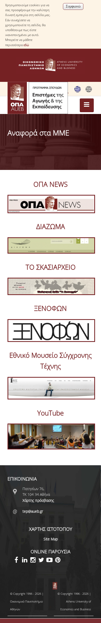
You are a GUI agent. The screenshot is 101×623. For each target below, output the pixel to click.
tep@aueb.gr (33, 511)
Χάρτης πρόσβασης (38, 500)
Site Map (51, 538)
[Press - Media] (88, 91)
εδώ (26, 45)
